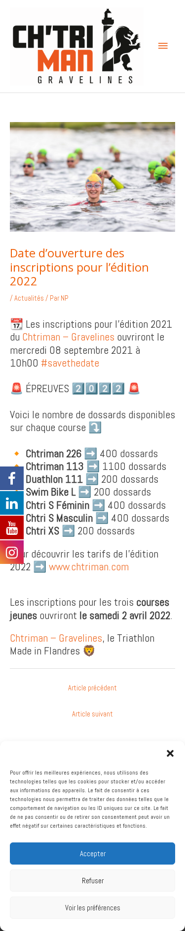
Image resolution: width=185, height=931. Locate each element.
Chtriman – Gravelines (68, 336)
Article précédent (92, 687)
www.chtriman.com (89, 566)
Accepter (93, 853)
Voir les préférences (92, 907)
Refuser (93, 880)
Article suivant (92, 714)
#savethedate (70, 363)
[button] (170, 753)
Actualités (29, 298)
